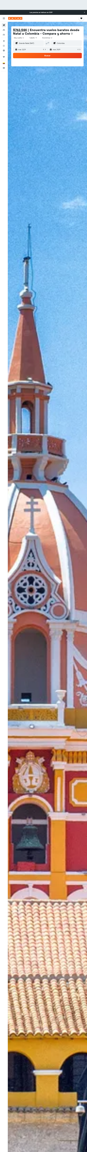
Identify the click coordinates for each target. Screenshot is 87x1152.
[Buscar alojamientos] (4, 30)
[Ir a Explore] (4, 41)
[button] (84, 12)
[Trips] (4, 57)
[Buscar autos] (4, 34)
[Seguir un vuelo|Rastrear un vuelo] (4, 46)
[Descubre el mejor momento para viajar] (4, 50)
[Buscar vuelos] (4, 25)
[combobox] (47, 38)
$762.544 (20, 30)
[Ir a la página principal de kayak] (15, 18)
